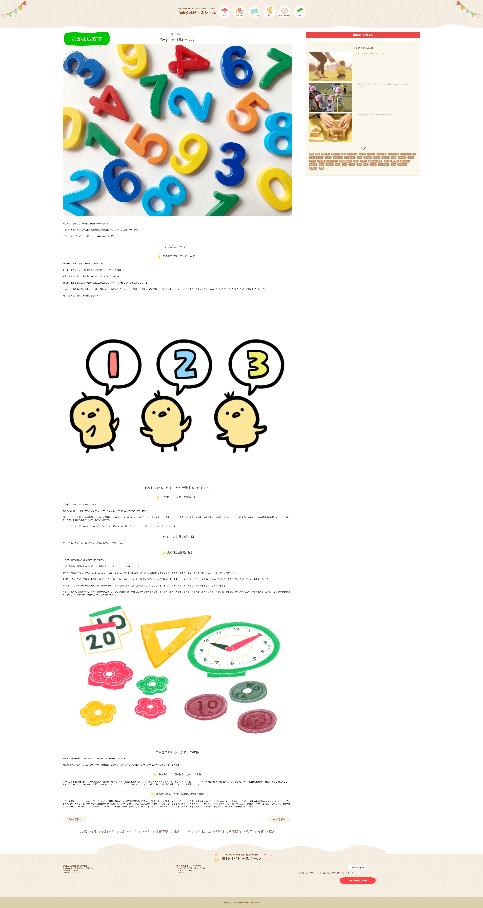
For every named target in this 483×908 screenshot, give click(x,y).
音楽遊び (313, 168)
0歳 (84, 831)
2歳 (121, 831)
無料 (321, 164)
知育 (260, 831)
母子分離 (313, 164)
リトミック (338, 157)
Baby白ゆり (352, 154)
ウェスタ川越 (393, 154)
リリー (269, 15)
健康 (393, 157)
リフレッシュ (349, 157)
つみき (146, 831)
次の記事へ (279, 819)
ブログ (299, 15)
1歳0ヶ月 (325, 154)
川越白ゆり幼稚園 (211, 831)
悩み (386, 161)
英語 (359, 164)
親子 (365, 164)
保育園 (376, 157)
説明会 (373, 164)
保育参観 (368, 157)
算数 (272, 831)
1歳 (94, 831)
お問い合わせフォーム (358, 880)
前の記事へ (75, 819)
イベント (371, 154)
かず (132, 831)
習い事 (352, 164)
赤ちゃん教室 (383, 164)
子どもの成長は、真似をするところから (371, 53)
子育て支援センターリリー (327, 161)
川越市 (189, 831)
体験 (359, 157)
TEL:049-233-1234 (184, 871)
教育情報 (235, 831)
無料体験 (330, 164)
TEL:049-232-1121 (70, 871)
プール (328, 157)
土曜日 (411, 157)
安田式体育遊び (345, 161)
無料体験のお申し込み (363, 35)
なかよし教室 (239, 15)
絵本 (344, 164)
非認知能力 (402, 164)
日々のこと (405, 161)
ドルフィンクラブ (254, 15)
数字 (249, 831)
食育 (321, 168)
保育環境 (161, 831)
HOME (224, 15)
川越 (176, 831)
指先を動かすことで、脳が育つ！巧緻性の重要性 (374, 115)
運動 (393, 164)
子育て (312, 161)
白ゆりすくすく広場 (284, 15)
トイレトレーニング (408, 154)
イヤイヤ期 (381, 154)
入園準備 (402, 157)
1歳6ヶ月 (108, 831)
